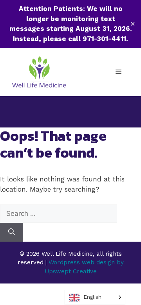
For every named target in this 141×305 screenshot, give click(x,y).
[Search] (11, 232)
